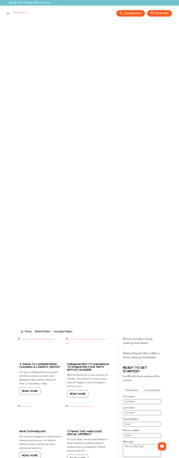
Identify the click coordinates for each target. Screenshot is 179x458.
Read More (30, 391)
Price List (46, 3)
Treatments (53, 11)
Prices (72, 11)
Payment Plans (32, 3)
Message (128, 442)
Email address (131, 419)
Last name (129, 408)
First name (129, 396)
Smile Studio (90, 11)
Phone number (131, 430)
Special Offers (16, 3)
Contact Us (80, 16)
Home (38, 11)
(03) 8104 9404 (132, 13)
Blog (105, 11)
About (61, 16)
